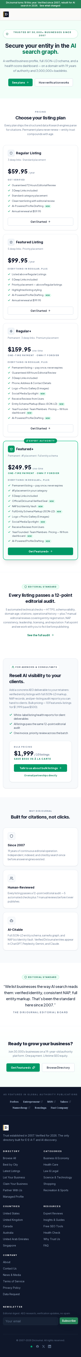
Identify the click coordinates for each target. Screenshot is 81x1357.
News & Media (12, 1274)
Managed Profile (13, 1196)
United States (11, 1213)
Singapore (9, 1245)
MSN (50, 1102)
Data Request (11, 1294)
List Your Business (14, 1177)
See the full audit (38, 635)
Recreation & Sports (56, 1190)
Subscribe (69, 1320)
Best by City (10, 1164)
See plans (18, 82)
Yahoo (64, 1102)
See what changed (50, 5)
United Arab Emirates (16, 1239)
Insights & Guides (54, 1219)
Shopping (50, 1183)
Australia (8, 1232)
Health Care (51, 1164)
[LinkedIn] (49, 1346)
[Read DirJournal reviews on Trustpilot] (31, 1346)
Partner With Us (12, 1190)
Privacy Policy (12, 1287)
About (6, 1262)
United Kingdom (13, 1219)
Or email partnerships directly (40, 775)
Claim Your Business (15, 1183)
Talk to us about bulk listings (39, 768)
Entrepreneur (31, 1102)
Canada (8, 1226)
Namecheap (20, 1108)
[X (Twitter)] (43, 1346)
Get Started (39, 221)
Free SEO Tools (53, 1226)
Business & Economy (56, 1158)
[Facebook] (37, 1346)
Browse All (9, 1158)
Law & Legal (51, 1171)
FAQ (46, 1245)
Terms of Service (13, 1281)
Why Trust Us (52, 1239)
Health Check (52, 1232)
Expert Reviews (53, 1213)
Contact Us (10, 1268)
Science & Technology (58, 1177)
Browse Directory (58, 1067)
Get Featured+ (39, 551)
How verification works (54, 82)
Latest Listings (11, 1171)
